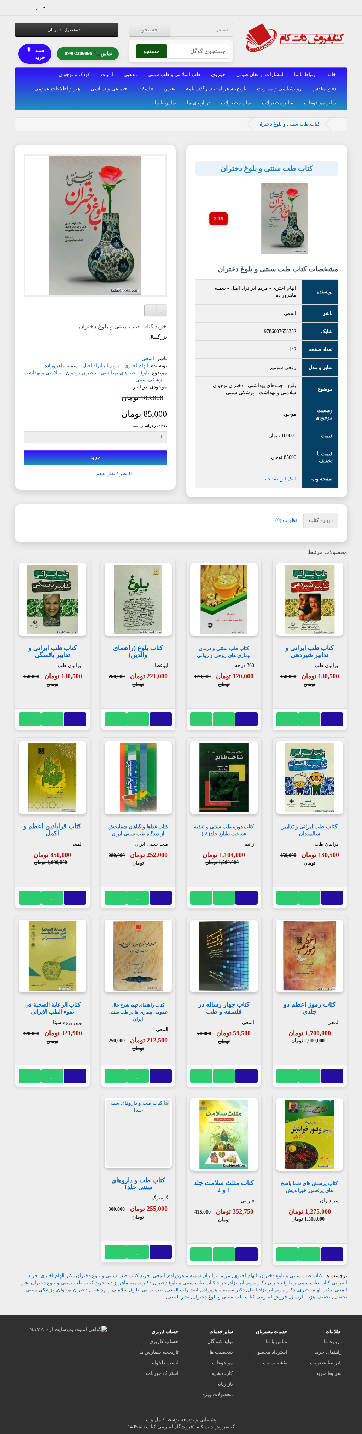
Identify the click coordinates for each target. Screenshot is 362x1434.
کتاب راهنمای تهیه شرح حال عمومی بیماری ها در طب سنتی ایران (138, 1012)
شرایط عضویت (326, 1362)
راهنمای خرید (328, 1352)
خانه (331, 74)
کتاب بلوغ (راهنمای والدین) (138, 651)
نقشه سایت (275, 1362)
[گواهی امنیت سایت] (66, 1329)
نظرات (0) (286, 520)
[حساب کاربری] (47, 7)
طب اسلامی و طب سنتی (174, 74)
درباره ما (333, 1341)
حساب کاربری (164, 1341)
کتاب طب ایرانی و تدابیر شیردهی (309, 651)
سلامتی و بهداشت (42, 372)
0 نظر (125, 473)
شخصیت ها (221, 1352)
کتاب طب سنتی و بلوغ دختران (288, 124)
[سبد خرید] (29, 7)
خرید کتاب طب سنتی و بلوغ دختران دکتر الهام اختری (95, 1275)
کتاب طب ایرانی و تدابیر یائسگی (52, 651)
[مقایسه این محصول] (287, 719)
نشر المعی (178, 1297)
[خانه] (337, 124)
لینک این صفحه (280, 479)
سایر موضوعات (320, 102)
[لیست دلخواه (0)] (37, 7)
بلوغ (145, 372)
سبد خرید (36, 53)
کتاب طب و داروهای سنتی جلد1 (138, 1184)
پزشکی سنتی (149, 379)
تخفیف (340, 1297)
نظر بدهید (105, 473)
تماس (88, 53)
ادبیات (107, 74)
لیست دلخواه (165, 1362)
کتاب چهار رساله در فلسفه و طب (224, 1008)
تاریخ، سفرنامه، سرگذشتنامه (216, 88)
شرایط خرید (329, 1373)
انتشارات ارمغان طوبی (260, 74)
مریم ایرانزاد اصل (101, 365)
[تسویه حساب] (20, 7)
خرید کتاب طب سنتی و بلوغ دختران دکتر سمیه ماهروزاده (167, 1282)
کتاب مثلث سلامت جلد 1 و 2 (224, 1186)
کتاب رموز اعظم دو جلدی (310, 1008)
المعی (148, 358)
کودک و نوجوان (74, 74)
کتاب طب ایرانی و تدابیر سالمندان (310, 830)
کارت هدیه (222, 1373)
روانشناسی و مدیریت (279, 88)
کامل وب (155, 1419)
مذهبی (130, 74)
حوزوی (218, 74)
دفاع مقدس (324, 88)
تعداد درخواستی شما (149, 425)
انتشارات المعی (182, 1289)
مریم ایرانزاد (217, 1275)
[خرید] (332, 719)
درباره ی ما (198, 102)
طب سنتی (152, 1289)
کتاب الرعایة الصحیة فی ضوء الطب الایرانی (52, 1008)
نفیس (169, 88)
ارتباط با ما (305, 74)
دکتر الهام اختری (315, 1289)
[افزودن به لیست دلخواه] (309, 719)
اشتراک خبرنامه (162, 1373)
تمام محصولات (236, 102)
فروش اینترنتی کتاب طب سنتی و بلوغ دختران (239, 1297)
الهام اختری (136, 365)
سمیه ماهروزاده (61, 365)
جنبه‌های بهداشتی (118, 372)
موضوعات (222, 1362)
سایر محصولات (277, 102)
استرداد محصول (270, 1352)
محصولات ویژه (217, 1394)
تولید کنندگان (220, 1341)
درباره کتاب (321, 520)
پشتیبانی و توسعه (198, 1419)
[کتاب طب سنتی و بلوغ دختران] (95, 225)
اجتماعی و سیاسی (109, 88)
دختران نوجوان (81, 372)
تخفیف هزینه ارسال (310, 1297)
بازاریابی (224, 1384)
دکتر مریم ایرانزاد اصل (271, 1289)
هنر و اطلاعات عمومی (57, 88)
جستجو (150, 30)
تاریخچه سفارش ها (159, 1352)
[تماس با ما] (58, 7)
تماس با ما (165, 102)
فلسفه (146, 88)
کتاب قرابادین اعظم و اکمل (52, 830)
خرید (95, 457)
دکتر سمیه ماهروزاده (223, 1289)
